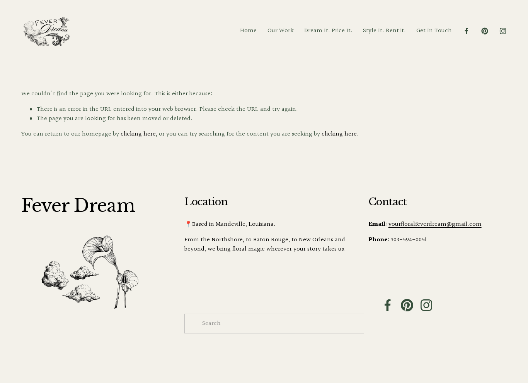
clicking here (138, 134)
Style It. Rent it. (384, 31)
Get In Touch (434, 31)
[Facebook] (466, 31)
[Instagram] (503, 31)
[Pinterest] (485, 31)
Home (248, 31)
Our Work (280, 31)
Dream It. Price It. (328, 31)
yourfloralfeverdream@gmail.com (435, 224)
